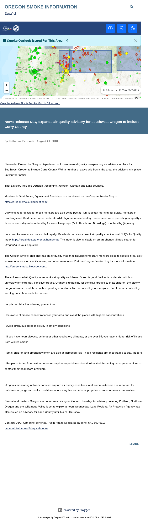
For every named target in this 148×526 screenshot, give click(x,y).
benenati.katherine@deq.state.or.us (26, 428)
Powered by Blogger (76, 510)
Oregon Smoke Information (41, 6)
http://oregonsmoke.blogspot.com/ (25, 266)
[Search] (132, 7)
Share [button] (134, 443)
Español (10, 13)
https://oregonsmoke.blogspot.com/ (26, 201)
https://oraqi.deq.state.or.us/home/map (35, 239)
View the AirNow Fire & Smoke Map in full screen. (30, 103)
